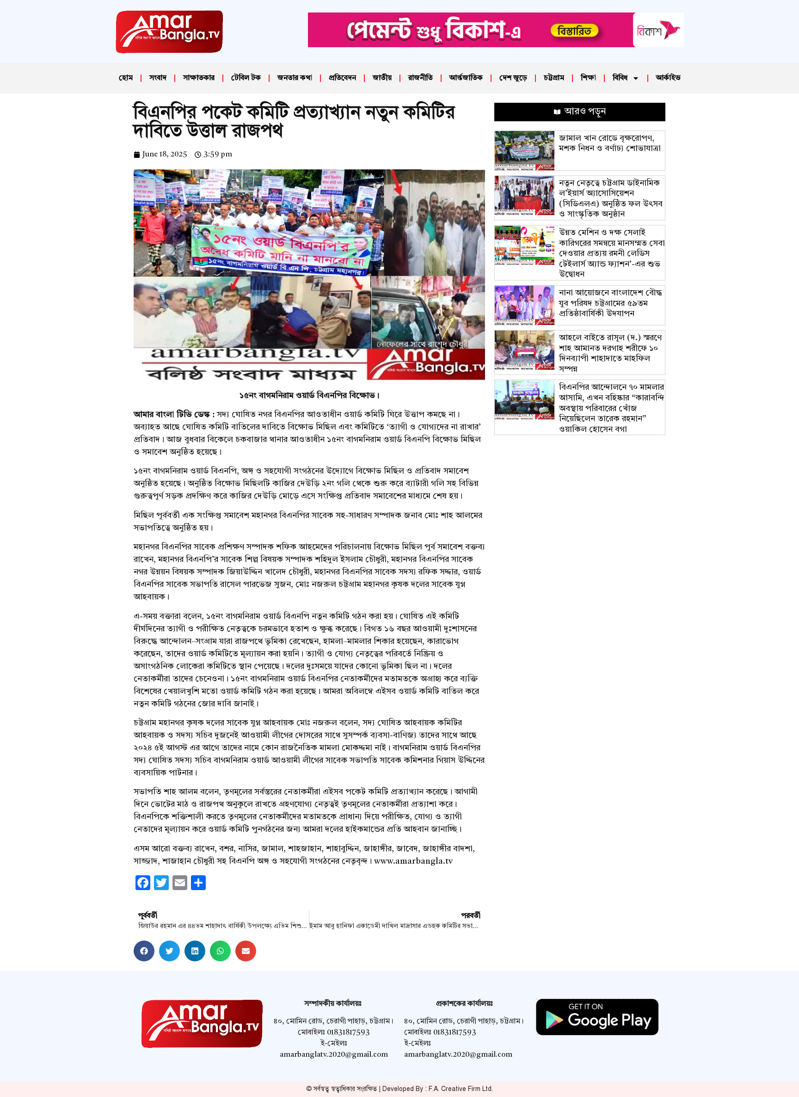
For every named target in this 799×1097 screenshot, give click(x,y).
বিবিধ (620, 78)
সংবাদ (157, 78)
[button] (144, 951)
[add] (496, 45)
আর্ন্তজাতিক (466, 78)
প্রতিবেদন (342, 78)
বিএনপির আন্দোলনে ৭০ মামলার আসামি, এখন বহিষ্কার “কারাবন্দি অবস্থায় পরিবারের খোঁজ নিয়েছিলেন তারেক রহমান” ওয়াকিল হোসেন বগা (611, 408)
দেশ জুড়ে (513, 78)
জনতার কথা (294, 78)
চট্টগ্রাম (554, 78)
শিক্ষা (588, 78)
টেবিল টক (246, 78)
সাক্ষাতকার (199, 78)
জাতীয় (382, 78)
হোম (126, 78)
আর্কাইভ (668, 78)
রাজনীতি (420, 78)
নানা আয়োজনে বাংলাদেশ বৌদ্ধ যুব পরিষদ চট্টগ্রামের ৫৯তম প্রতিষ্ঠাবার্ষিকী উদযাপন (610, 303)
